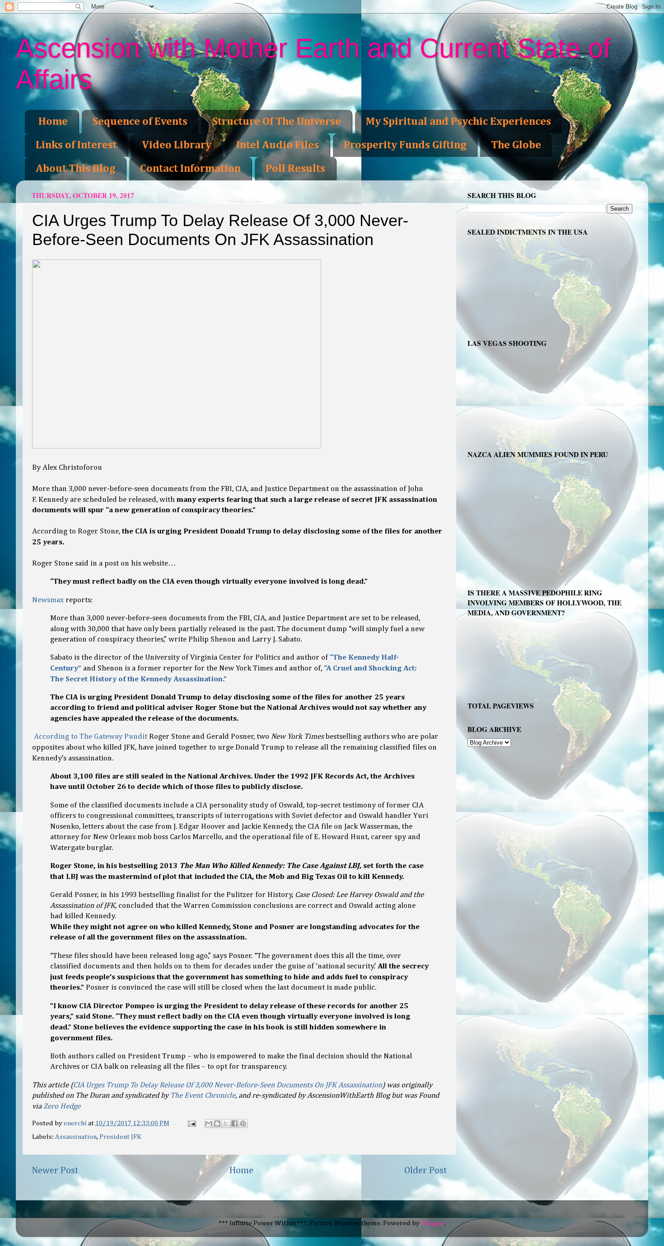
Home (53, 121)
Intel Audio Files (277, 145)
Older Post (425, 1170)
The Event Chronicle (202, 1096)
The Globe (516, 145)
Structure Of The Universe (276, 121)
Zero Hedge (61, 1106)
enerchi (76, 1123)
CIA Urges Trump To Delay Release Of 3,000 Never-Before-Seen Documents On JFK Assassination (227, 1085)
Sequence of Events (140, 121)
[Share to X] (225, 1123)
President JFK (120, 1136)
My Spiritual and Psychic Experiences (458, 121)
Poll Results (295, 168)
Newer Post (55, 1170)
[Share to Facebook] (234, 1123)
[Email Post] (191, 1123)
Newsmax (48, 600)
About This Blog (75, 168)
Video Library (176, 145)
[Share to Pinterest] (243, 1123)
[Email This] (208, 1123)
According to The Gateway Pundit (90, 737)
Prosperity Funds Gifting (405, 145)
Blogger (432, 1223)
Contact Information (190, 168)
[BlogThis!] (217, 1123)
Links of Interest (76, 145)
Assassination (76, 1136)
